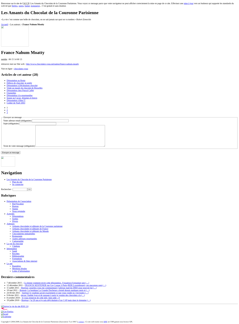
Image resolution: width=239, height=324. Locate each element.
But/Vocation (18, 204)
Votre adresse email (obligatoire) (17, 120)
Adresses (11, 224)
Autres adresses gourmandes (24, 238)
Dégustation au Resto (16, 80)
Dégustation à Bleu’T (16, 100)
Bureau (15, 206)
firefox (15, 6)
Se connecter (17, 184)
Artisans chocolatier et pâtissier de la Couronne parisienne (37, 226)
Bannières (16, 266)
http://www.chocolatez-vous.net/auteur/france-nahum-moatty (52, 64)
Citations (16, 246)
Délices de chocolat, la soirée (19, 83)
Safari (27, 6)
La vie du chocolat (15, 243)
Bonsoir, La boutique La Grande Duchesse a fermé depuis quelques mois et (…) (54, 290)
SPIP (105, 322)
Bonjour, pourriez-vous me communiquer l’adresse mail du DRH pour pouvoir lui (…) (59, 288)
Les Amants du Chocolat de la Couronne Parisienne (29, 179)
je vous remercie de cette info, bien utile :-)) (41, 298)
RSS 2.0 (24, 306)
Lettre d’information (21, 271)
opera (21, 6)
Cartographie (18, 241)
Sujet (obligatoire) (11, 123)
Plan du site (17, 182)
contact (81, 322)
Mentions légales (19, 268)
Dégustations (18, 216)
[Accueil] (8, 166)
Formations (17, 258)
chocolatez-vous (21, 69)
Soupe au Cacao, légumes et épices (22, 98)
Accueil (4, 24)
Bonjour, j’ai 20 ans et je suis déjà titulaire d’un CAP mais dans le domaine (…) (56, 300)
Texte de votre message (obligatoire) (19, 146)
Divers (15, 221)
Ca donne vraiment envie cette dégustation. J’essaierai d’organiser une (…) (56, 283)
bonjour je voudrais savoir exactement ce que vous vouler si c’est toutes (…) (55, 293)
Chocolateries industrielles (23, 234)
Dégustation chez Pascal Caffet (20, 90)
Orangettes (11, 93)
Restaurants (17, 236)
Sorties (15, 219)
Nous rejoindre (18, 211)
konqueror (35, 6)
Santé (14, 251)
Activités (10, 214)
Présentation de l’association (19, 201)
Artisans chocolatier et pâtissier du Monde (30, 231)
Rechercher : (6, 189)
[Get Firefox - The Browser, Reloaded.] (7, 311)
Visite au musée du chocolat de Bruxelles (24, 88)
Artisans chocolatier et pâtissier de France (30, 229)
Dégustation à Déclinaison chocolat (22, 85)
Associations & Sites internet (24, 261)
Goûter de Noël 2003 (16, 103)
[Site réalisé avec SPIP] (4, 309)
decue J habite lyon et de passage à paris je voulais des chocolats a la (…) (53, 295)
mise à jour (188, 3)
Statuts (15, 209)
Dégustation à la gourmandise (20, 95)
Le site (9, 263)
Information (12, 248)
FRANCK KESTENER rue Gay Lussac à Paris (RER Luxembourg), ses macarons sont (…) (65, 285)
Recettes (16, 253)
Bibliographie (18, 256)
